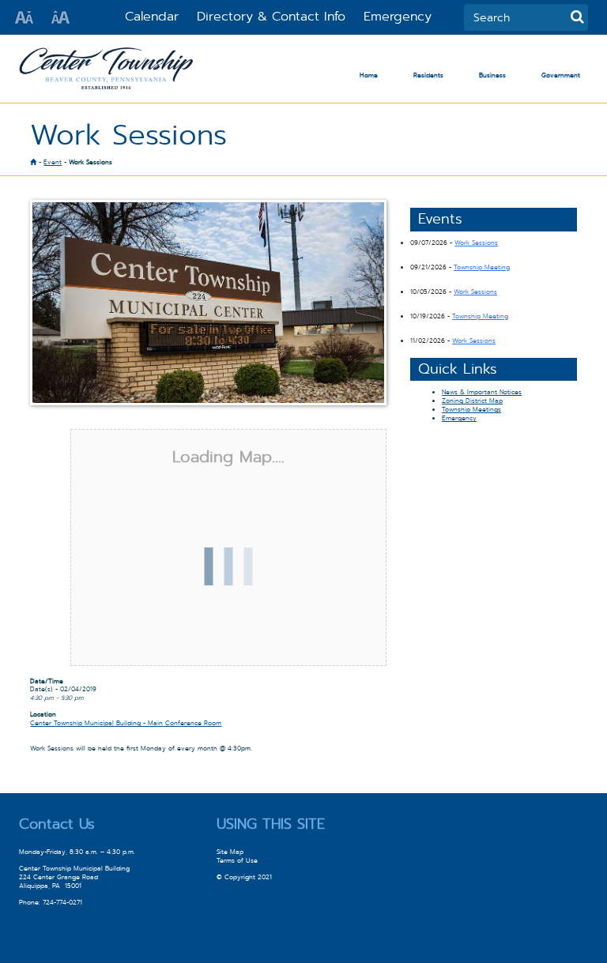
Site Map (230, 852)
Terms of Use (237, 860)
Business (492, 75)
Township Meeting (482, 267)
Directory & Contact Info (271, 16)
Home (369, 75)
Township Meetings (471, 409)
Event (52, 162)
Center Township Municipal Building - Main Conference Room (125, 723)
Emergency (398, 16)
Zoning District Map (472, 401)
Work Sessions (476, 243)
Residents (428, 75)
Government (560, 75)
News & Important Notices (482, 392)
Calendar (152, 16)
